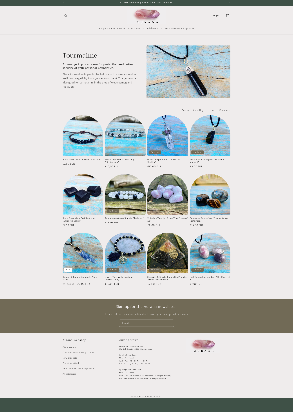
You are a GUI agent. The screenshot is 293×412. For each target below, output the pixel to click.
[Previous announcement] (63, 3)
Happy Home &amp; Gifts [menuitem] (179, 28)
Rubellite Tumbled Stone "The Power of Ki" (167, 219)
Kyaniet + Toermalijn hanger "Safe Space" (80, 278)
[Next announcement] (229, 3)
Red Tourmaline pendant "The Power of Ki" (210, 278)
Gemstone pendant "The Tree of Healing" (163, 161)
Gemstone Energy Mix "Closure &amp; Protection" (209, 219)
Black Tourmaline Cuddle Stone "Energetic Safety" (78, 219)
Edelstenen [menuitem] (153, 28)
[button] (66, 15)
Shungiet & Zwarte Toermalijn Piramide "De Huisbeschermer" (167, 278)
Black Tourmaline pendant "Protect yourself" (208, 161)
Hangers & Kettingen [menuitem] (110, 28)
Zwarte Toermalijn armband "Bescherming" (119, 278)
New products (70, 358)
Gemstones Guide (71, 363)
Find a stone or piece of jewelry (78, 368)
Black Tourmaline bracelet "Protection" (82, 159)
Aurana (141, 396)
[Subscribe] (170, 323)
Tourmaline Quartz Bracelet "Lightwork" (125, 218)
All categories (69, 374)
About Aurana (69, 347)
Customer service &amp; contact (79, 352)
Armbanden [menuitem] (134, 28)
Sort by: (186, 110)
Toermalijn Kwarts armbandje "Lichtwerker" (120, 161)
